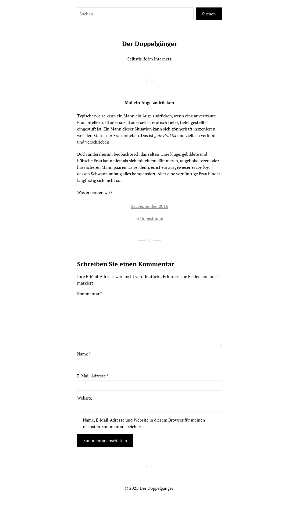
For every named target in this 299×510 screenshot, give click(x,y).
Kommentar (89, 293)
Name (84, 354)
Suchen (209, 14)
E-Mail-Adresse (92, 376)
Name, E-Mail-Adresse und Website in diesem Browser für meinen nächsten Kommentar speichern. (144, 423)
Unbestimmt (152, 218)
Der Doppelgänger (149, 43)
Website (84, 398)
